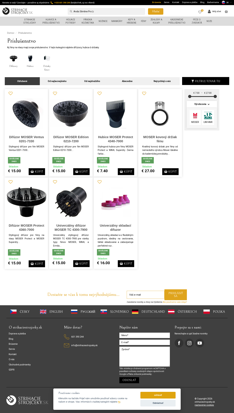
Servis (166, 2)
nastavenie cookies (204, 405)
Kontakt (175, 2)
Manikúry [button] (116, 21)
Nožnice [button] (103, 21)
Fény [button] (143, 21)
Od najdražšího (92, 81)
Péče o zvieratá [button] (197, 21)
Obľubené (22, 81)
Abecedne (127, 81)
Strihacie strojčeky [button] (29, 21)
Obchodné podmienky (20, 364)
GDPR (11, 369)
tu (119, 401)
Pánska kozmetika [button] (88, 21)
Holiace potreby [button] (71, 21)
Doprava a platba (189, 2)
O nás (11, 359)
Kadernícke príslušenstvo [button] (176, 21)
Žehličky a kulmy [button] (156, 21)
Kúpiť (38, 171)
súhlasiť (158, 395)
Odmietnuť (158, 403)
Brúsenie (156, 2)
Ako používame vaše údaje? (175, 302)
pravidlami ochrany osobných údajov (136, 371)
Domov (10, 33)
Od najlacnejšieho (57, 81)
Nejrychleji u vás (162, 81)
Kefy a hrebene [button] (131, 21)
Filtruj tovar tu (207, 81)
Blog (202, 2)
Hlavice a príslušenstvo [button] (51, 21)
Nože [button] (209, 21)
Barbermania (213, 2)
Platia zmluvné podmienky (140, 374)
